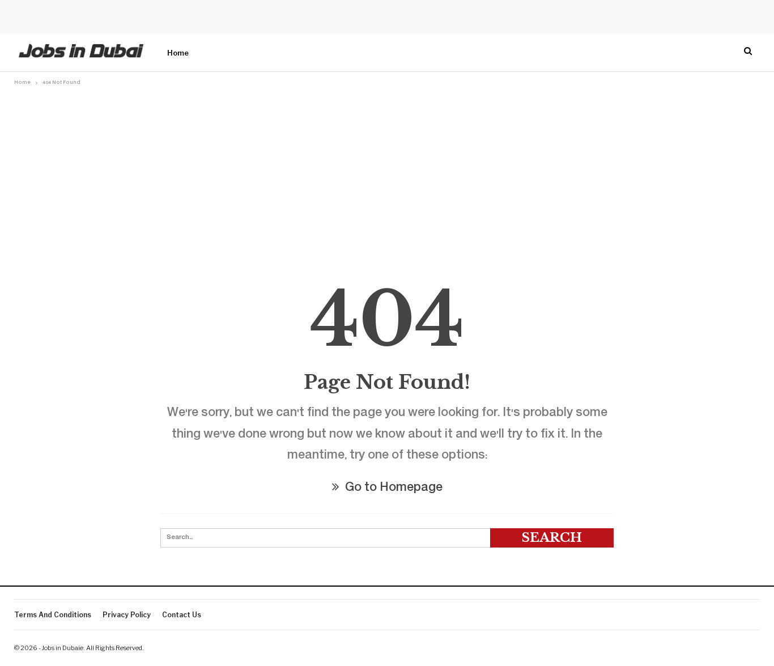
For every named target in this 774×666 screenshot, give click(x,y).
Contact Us (181, 614)
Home (178, 52)
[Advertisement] (387, 174)
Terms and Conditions (52, 614)
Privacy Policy (127, 614)
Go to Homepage (392, 488)
